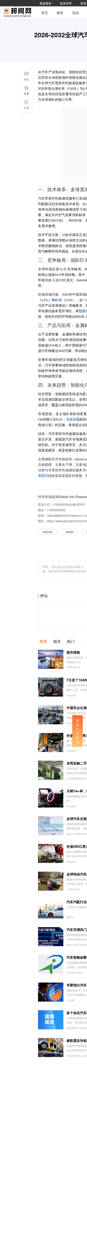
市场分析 (47, 532)
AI (63, 235)
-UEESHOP (73, 889)
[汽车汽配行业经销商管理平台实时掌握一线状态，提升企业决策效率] (50, 908)
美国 (41, 476)
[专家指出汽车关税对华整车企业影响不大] (50, 992)
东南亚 (71, 419)
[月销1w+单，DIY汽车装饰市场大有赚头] (50, 797)
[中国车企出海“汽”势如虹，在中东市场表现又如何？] (50, 714)
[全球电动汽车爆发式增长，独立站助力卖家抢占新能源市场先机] (50, 881)
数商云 (70, 917)
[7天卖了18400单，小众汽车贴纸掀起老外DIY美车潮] (50, 687)
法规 (48, 425)
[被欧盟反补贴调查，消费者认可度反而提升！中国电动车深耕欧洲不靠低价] (50, 1047)
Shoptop (71, 695)
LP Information (75, 972)
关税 (48, 476)
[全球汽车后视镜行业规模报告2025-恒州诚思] (50, 825)
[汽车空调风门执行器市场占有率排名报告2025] (50, 936)
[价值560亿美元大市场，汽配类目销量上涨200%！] (50, 853)
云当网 (70, 1000)
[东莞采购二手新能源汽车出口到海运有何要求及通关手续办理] (50, 770)
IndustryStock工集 (77, 1056)
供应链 (69, 532)
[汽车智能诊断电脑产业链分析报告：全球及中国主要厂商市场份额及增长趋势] (50, 964)
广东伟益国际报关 (77, 778)
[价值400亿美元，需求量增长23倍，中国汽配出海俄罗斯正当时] (50, 742)
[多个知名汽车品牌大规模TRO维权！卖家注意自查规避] (50, 1019)
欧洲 (58, 300)
